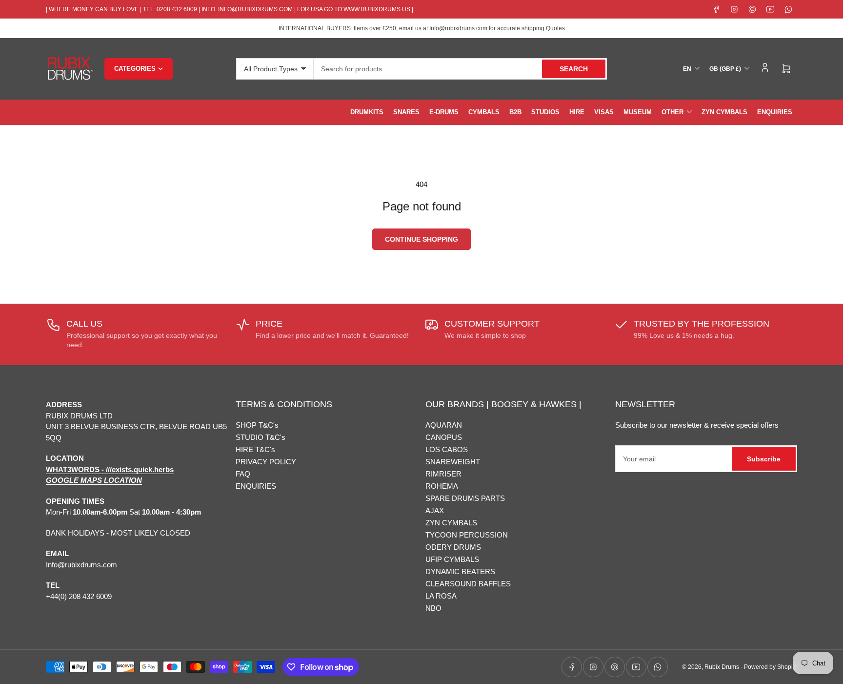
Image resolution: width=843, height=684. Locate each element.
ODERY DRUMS (453, 547)
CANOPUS (443, 437)
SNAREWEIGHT (452, 461)
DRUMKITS (366, 112)
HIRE (576, 112)
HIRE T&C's (255, 449)
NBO (433, 608)
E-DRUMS (444, 112)
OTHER (672, 112)
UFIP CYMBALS (452, 559)
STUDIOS (545, 112)
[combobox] (460, 69)
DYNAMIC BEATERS (460, 571)
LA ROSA (441, 596)
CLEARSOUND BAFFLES (468, 584)
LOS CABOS (446, 449)
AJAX (434, 510)
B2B (515, 112)
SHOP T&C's (257, 425)
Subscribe (764, 459)
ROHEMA (441, 486)
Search (574, 69)
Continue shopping (421, 239)
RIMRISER (443, 474)
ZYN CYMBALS (724, 112)
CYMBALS (484, 112)
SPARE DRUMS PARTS (465, 498)
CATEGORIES (135, 68)
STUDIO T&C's (260, 437)
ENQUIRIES (774, 112)
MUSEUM (637, 112)
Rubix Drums (721, 666)
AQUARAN (443, 425)
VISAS (604, 112)
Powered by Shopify (770, 666)
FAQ (243, 474)
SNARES (406, 112)
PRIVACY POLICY (266, 461)
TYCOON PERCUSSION (466, 535)
